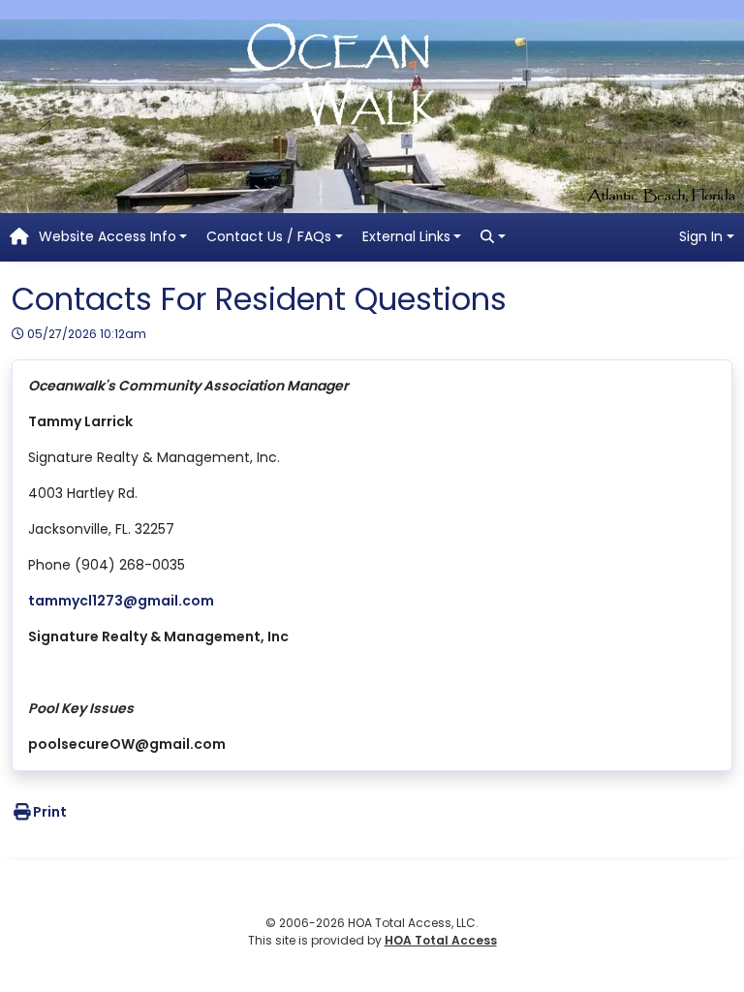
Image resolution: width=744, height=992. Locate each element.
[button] (113, 237)
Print (50, 812)
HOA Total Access (441, 940)
